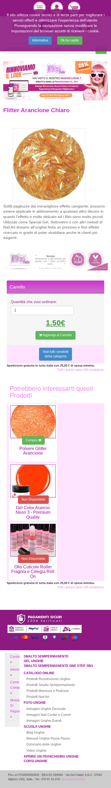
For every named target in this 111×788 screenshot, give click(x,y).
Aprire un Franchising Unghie (51, 756)
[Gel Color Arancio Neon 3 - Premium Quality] (33, 481)
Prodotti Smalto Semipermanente (50, 685)
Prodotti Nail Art (37, 697)
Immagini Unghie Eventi (43, 721)
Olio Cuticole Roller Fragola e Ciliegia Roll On (32, 572)
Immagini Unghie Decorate (46, 709)
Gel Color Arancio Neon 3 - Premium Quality (33, 512)
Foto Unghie (35, 703)
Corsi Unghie (35, 761)
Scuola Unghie (37, 727)
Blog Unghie (35, 732)
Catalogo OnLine (39, 673)
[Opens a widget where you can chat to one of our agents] (91, 778)
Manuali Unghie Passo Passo (48, 738)
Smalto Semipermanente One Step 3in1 (58, 666)
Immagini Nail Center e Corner (48, 715)
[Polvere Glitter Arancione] (33, 421)
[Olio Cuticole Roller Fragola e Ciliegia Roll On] (33, 540)
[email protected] (73, 779)
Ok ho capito (70, 40)
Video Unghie (36, 750)
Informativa (40, 40)
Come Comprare (17, 685)
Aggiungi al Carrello (57, 335)
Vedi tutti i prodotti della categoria (55, 354)
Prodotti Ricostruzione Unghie (48, 679)
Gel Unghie (34, 661)
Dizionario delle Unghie (43, 744)
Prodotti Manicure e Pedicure (47, 691)
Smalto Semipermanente (46, 656)
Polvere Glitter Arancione (33, 451)
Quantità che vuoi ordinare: (34, 302)
